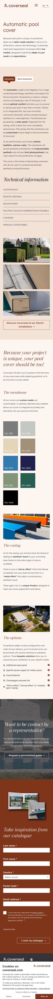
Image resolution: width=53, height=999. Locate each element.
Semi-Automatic (25, 79)
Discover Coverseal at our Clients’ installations (25, 325)
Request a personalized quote (25, 755)
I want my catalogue (32, 940)
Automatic (9, 79)
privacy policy (37, 913)
